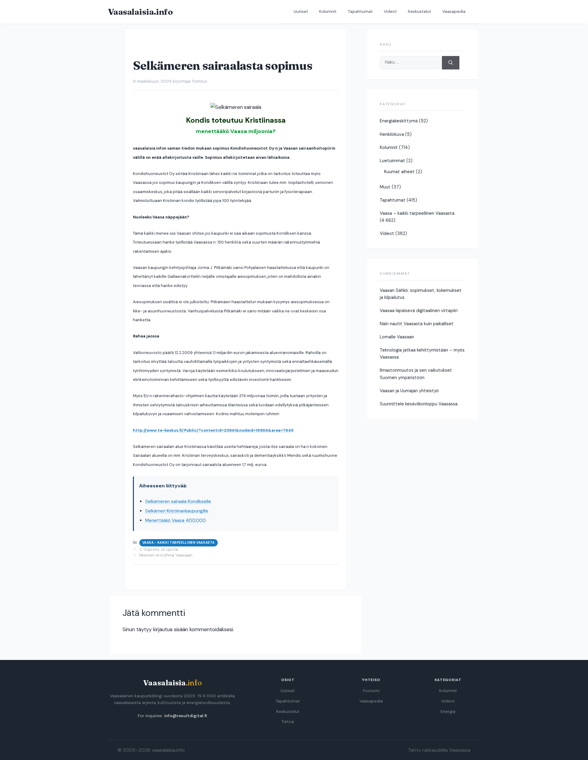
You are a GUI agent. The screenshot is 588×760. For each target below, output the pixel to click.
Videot (390, 11)
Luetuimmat (392, 160)
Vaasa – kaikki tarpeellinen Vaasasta (417, 213)
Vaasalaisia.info (140, 11)
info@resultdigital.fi (185, 715)
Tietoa (287, 721)
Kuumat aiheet (399, 171)
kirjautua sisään (170, 629)
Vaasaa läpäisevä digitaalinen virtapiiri (419, 310)
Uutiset (301, 11)
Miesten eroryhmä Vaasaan (165, 555)
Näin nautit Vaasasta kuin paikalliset (417, 323)
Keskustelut (419, 11)
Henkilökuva (392, 134)
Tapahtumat (360, 11)
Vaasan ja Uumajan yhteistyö (409, 390)
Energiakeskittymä (399, 121)
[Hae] (450, 63)
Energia (448, 711)
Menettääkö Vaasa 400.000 (175, 520)
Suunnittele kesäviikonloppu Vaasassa (419, 404)
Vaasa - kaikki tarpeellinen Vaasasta (178, 543)
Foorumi (371, 690)
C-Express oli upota (158, 549)
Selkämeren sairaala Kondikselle (178, 501)
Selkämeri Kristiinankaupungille (176, 511)
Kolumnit (328, 11)
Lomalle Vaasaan (397, 337)
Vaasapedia (454, 11)
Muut (385, 187)
